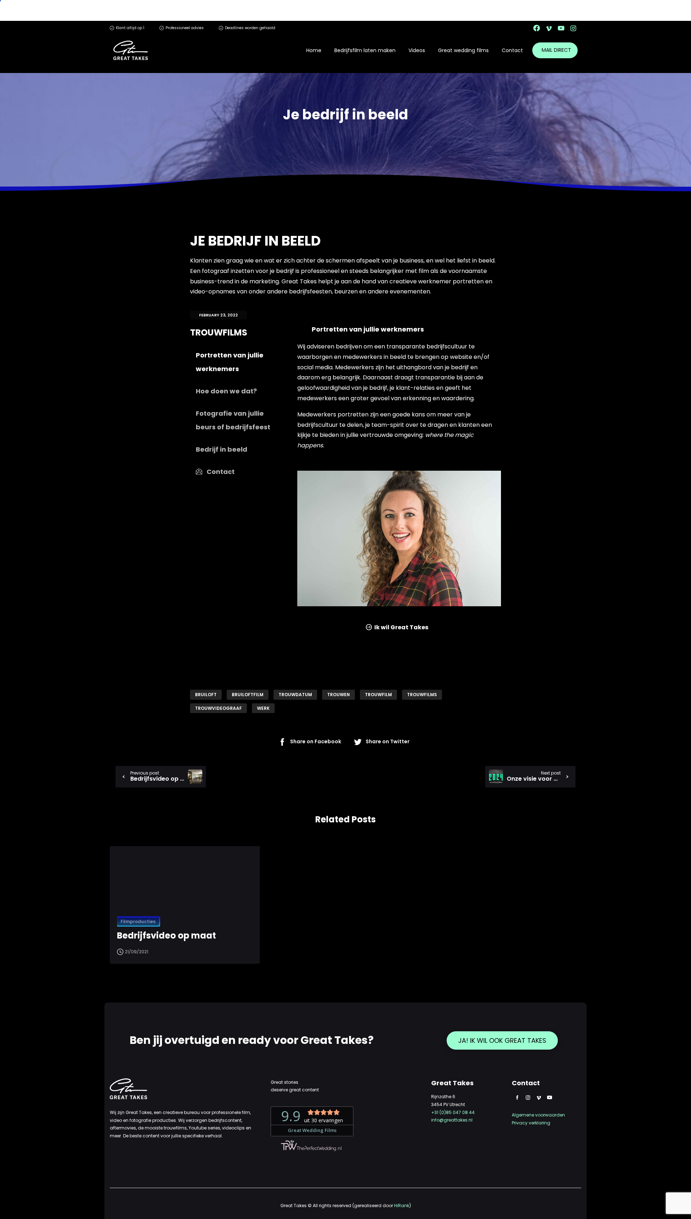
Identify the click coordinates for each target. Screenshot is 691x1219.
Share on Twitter (388, 741)
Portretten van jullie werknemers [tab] (229, 362)
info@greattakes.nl (452, 1120)
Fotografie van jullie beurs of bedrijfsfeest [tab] (233, 420)
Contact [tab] (220, 471)
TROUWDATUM (295, 694)
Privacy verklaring (531, 1123)
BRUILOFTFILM (247, 694)
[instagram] (573, 28)
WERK (263, 708)
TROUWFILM (378, 694)
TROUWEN (338, 694)
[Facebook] (536, 28)
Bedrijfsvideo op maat (166, 935)
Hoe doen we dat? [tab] (226, 391)
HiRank (401, 1205)
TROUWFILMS (422, 694)
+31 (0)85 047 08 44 (453, 1112)
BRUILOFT (206, 694)
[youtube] (561, 28)
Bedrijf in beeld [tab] (221, 449)
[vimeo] (549, 28)
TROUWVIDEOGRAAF (218, 708)
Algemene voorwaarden (538, 1115)
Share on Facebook (315, 741)
